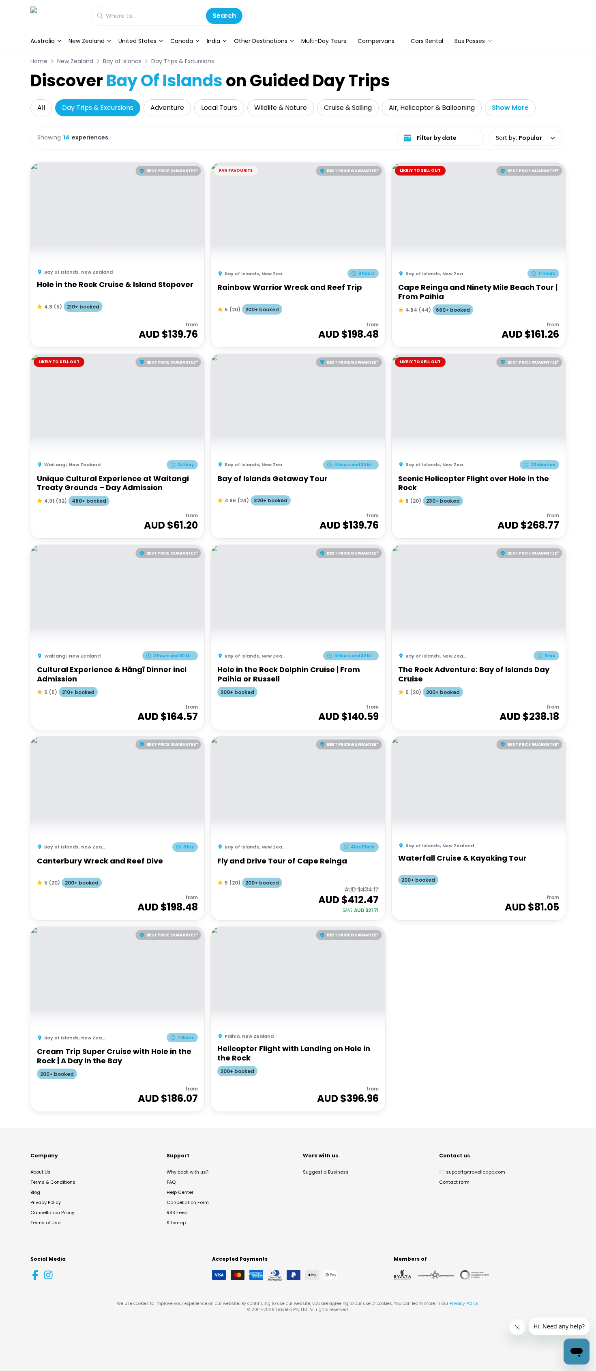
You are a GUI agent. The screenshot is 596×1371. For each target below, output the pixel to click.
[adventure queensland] (436, 1275)
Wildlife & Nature (280, 107)
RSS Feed (177, 1212)
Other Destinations (260, 41)
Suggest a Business (326, 1172)
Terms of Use (45, 1222)
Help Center (180, 1192)
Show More (510, 107)
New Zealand (87, 41)
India (213, 41)
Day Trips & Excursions (182, 61)
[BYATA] (402, 1275)
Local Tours (219, 107)
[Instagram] (48, 1275)
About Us (40, 1172)
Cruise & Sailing (348, 107)
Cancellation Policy (52, 1212)
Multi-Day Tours (323, 41)
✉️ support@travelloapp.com (472, 1172)
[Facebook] (35, 1275)
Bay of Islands (122, 61)
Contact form (454, 1182)
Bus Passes (470, 41)
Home (38, 61)
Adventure (167, 107)
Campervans (376, 41)
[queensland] (474, 1275)
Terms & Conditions (52, 1182)
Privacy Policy (45, 1202)
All (41, 107)
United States (137, 41)
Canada (181, 41)
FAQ (171, 1182)
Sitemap (176, 1222)
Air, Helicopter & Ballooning (432, 107)
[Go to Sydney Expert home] (56, 15)
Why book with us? (187, 1172)
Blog (35, 1192)
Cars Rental (427, 41)
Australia (42, 41)
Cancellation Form (188, 1202)
